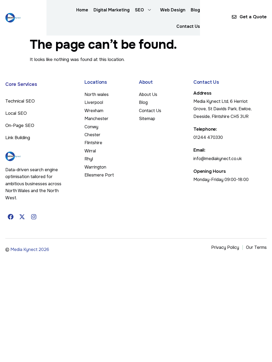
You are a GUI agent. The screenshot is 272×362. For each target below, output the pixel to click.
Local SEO (16, 113)
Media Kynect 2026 (29, 249)
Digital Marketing (112, 10)
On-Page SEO (19, 125)
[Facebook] (10, 216)
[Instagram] (33, 216)
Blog (195, 10)
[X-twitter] (22, 216)
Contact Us (188, 26)
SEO (139, 10)
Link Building (17, 137)
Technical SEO (20, 101)
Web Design (172, 10)
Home (82, 10)
